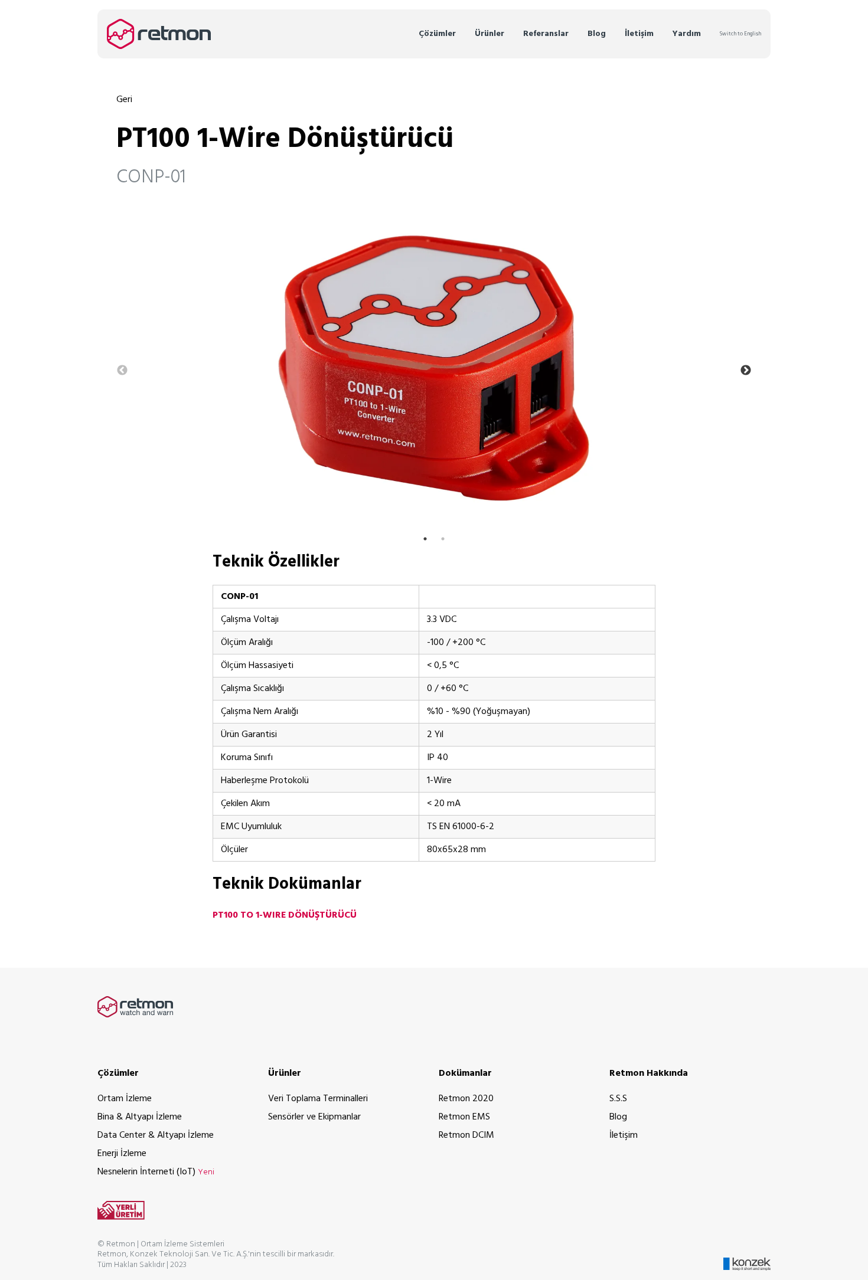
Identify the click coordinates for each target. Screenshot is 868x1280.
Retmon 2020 (466, 1099)
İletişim (639, 34)
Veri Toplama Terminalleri (318, 1099)
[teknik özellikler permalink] (180, 562)
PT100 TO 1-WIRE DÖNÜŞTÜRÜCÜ (285, 915)
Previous (122, 371)
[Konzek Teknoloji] (747, 1255)
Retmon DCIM (466, 1135)
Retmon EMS (464, 1117)
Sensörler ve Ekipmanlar (314, 1117)
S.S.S (618, 1099)
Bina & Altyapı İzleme (139, 1117)
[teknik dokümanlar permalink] (180, 884)
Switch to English (740, 34)
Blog (597, 34)
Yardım (687, 34)
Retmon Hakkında (648, 1073)
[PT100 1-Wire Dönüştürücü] (434, 368)
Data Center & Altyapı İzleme (155, 1135)
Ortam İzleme (124, 1099)
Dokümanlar (465, 1073)
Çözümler (437, 34)
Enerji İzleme (121, 1153)
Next (746, 371)
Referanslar (546, 34)
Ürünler (489, 34)
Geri (124, 99)
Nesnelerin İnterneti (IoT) (155, 1172)
